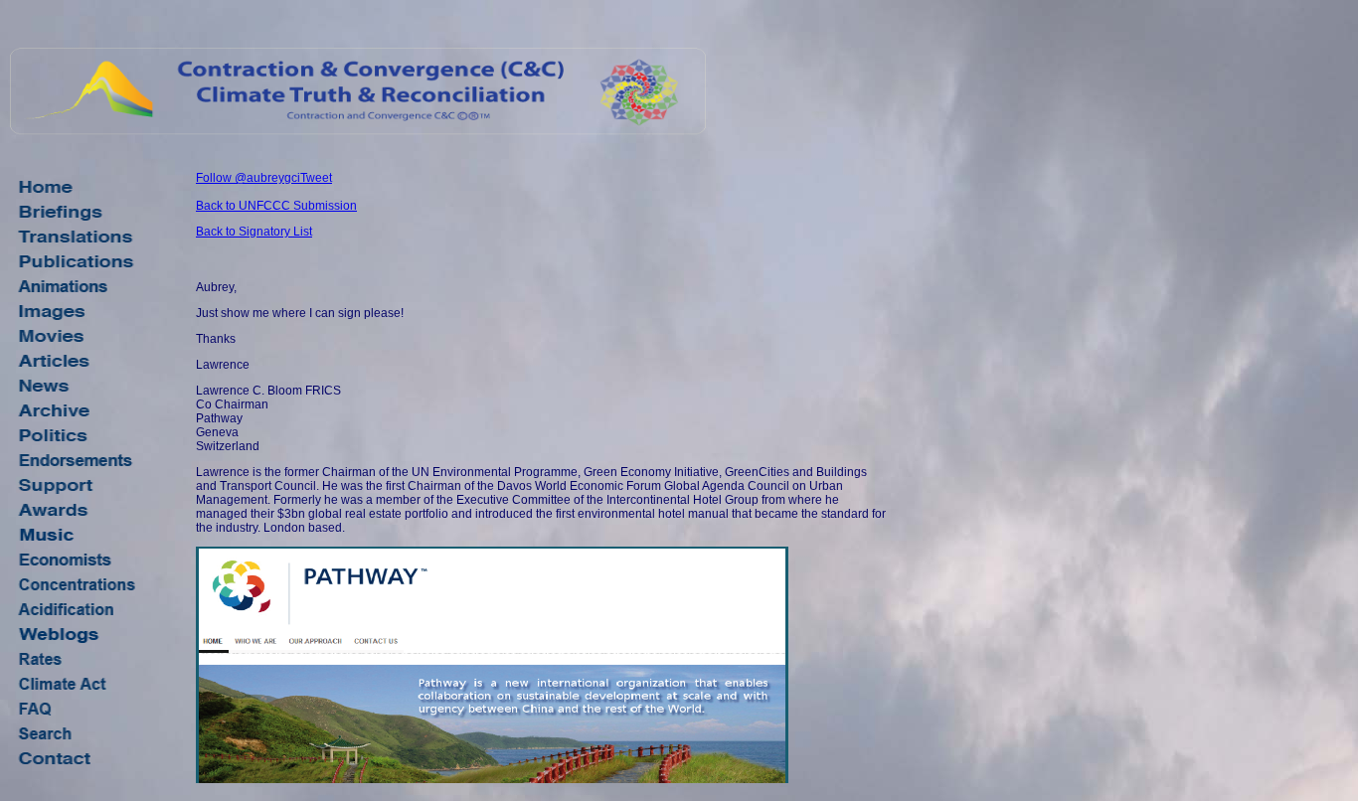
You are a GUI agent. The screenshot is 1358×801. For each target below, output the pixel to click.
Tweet (316, 178)
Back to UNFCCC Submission (276, 206)
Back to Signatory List (254, 232)
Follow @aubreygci (248, 178)
